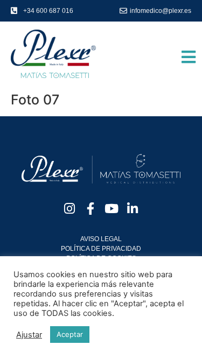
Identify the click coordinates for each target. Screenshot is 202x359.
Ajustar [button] (29, 335)
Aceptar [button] (70, 334)
